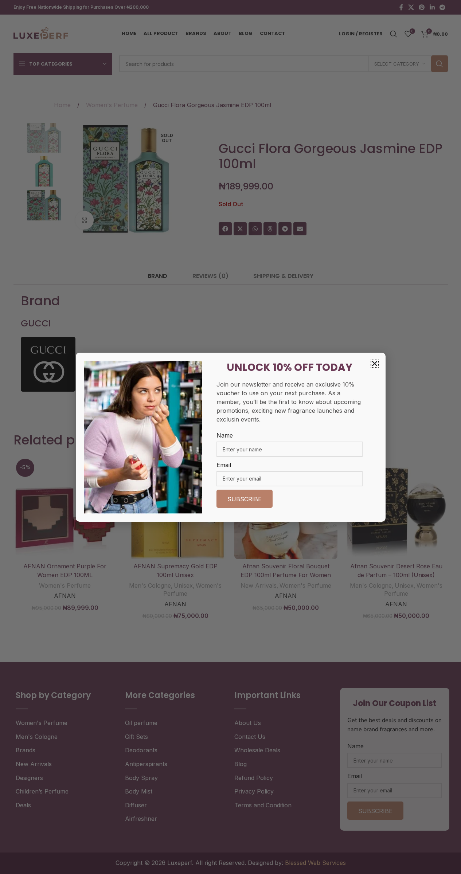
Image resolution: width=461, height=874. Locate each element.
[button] (374, 363)
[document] (230, 437)
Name (224, 435)
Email (223, 465)
